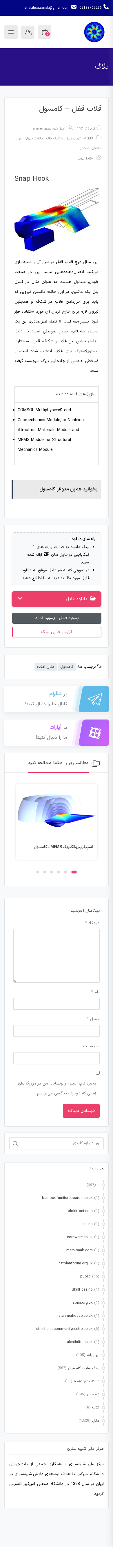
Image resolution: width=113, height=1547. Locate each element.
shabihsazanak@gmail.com (47, 7)
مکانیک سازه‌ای (34, 138)
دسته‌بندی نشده (86, 1381)
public (85, 1277)
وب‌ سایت (91, 1046)
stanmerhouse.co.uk (76, 1316)
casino (87, 1224)
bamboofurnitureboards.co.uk (67, 1198)
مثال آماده (45, 667)
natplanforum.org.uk (76, 1263)
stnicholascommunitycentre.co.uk (64, 1329)
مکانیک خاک (54, 138)
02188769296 (90, 7)
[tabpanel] (56, 433)
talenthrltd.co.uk (79, 1342)
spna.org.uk (83, 1303)
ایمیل (93, 1019)
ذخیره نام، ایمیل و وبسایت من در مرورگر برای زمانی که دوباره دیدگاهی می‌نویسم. (57, 1088)
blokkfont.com (80, 1211)
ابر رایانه (93, 1355)
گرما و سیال (73, 138)
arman (38, 128)
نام (95, 992)
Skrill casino (82, 1290)
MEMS (88, 138)
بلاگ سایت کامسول (83, 1368)
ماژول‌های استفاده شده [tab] (75, 394)
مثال (95, 1421)
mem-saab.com (79, 1250)
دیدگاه (92, 923)
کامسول (67, 667)
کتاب (95, 1407)
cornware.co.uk (80, 1237)
